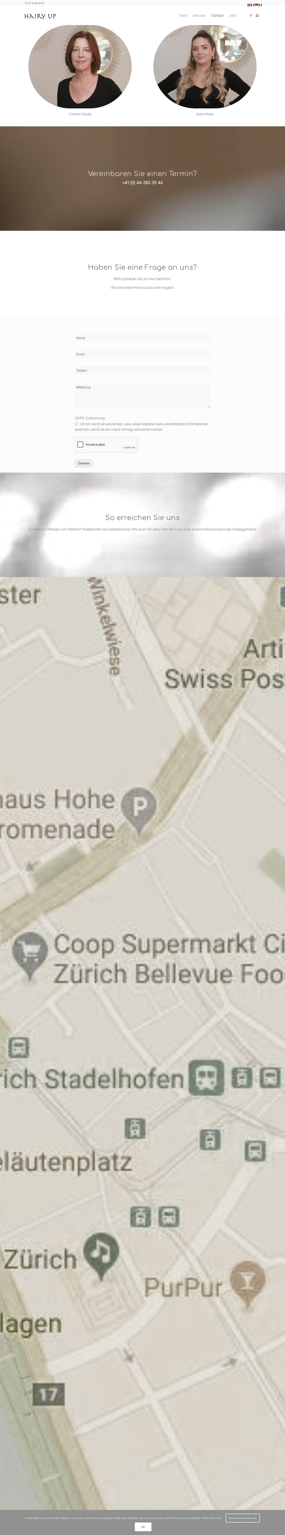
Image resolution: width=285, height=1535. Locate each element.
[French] (253, 5)
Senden (84, 463)
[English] (249, 5)
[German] (257, 5)
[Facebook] (251, 15)
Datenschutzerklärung (243, 1518)
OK (143, 1526)
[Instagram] (257, 15)
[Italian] (260, 5)
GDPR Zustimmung (90, 418)
